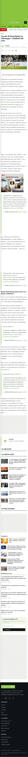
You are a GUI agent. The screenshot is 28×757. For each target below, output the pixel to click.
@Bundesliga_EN (9, 334)
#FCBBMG (19, 334)
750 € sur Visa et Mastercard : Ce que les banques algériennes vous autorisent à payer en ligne (16, 548)
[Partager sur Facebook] (5, 50)
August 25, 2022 (22, 212)
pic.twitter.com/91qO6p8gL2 (11, 281)
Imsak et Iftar (4, 742)
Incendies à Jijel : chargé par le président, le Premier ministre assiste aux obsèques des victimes (13, 603)
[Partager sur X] (9, 50)
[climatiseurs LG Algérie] (14, 183)
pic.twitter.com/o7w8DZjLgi (15, 208)
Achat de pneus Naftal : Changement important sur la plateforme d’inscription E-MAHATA (15, 561)
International (4, 714)
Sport (24, 26)
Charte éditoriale (5, 723)
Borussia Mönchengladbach (8, 102)
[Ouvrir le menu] (25, 22)
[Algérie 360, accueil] (14, 22)
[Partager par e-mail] (16, 50)
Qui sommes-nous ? (6, 721)
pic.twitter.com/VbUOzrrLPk (11, 388)
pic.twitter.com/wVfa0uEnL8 (11, 336)
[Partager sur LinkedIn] (12, 50)
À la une (3, 26)
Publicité (3, 730)
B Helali (7, 45)
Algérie (10, 26)
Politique (3, 707)
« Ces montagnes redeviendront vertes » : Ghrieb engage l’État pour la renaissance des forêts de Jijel (13, 578)
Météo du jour (4, 739)
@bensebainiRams (19, 197)
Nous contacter (5, 728)
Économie (17, 26)
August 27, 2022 (22, 340)
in (13, 698)
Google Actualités (5, 744)
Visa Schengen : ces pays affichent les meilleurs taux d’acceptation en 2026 (15, 554)
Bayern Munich (5, 369)
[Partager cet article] (2, 50)
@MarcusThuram (8, 200)
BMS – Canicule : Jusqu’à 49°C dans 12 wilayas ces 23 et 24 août (17, 541)
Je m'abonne (7, 629)
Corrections (4, 726)
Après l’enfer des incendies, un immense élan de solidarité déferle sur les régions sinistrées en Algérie (14, 594)
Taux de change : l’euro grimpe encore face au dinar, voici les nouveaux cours (16, 569)
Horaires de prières (6, 737)
